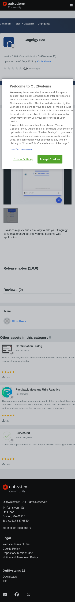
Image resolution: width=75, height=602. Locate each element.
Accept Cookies (50, 159)
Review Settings (23, 159)
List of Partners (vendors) (21, 149)
